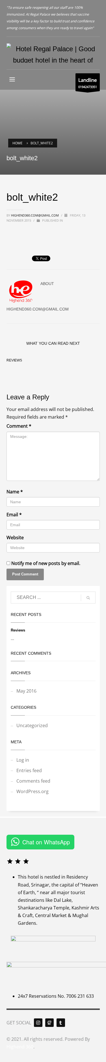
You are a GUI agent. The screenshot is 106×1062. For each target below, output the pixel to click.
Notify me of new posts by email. (45, 563)
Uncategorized (32, 725)
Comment (19, 426)
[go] (88, 598)
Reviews (14, 360)
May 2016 (26, 691)
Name (15, 492)
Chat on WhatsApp (46, 842)
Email (14, 514)
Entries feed (29, 770)
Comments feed (33, 781)
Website (15, 537)
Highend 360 (20, 1047)
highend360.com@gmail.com (35, 215)
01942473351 (87, 83)
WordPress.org (32, 791)
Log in (22, 760)
